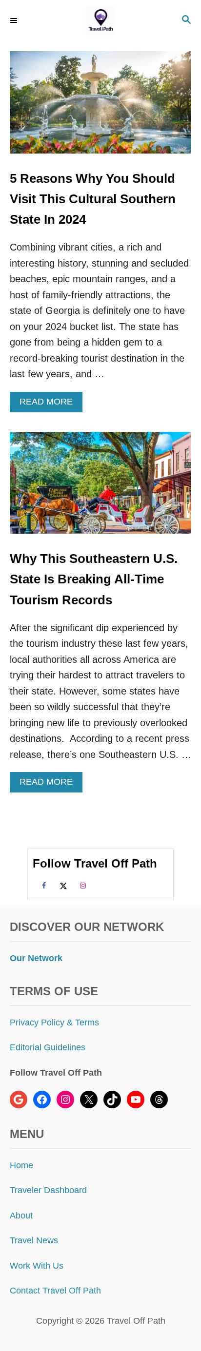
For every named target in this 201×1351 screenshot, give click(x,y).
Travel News (34, 1240)
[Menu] (14, 20)
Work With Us (36, 1266)
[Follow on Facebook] (42, 885)
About (21, 1215)
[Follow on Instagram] (81, 885)
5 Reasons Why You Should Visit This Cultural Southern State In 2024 (93, 199)
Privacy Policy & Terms (54, 1022)
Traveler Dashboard (48, 1190)
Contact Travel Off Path (55, 1290)
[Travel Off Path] (100, 20)
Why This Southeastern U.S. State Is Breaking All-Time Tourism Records (94, 579)
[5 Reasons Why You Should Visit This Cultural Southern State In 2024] (100, 107)
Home (21, 1165)
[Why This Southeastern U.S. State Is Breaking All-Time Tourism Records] (100, 488)
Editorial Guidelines (47, 1047)
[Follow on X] (62, 885)
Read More (50, 404)
